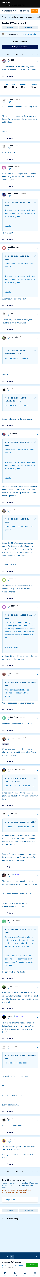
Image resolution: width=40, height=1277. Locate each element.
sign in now (15, 1185)
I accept (33, 1265)
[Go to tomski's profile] (4, 674)
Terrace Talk (31, 34)
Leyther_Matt (12, 717)
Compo (10, 100)
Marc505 (10, 60)
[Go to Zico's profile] (4, 875)
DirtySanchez (12, 769)
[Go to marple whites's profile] (4, 338)
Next (32, 54)
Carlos (9, 1016)
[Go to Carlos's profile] (4, 1017)
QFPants (10, 920)
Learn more (4, 4)
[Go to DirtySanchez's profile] (4, 770)
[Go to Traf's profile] (4, 390)
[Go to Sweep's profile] (4, 511)
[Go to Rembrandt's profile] (4, 580)
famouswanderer (12, 34)
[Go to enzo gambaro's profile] (4, 195)
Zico (9, 874)
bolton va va (12, 433)
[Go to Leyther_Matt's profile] (4, 718)
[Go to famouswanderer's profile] (3, 34)
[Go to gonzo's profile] (4, 987)
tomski (10, 673)
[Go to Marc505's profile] (4, 61)
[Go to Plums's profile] (4, 1141)
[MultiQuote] (3, 76)
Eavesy (10, 167)
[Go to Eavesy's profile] (4, 168)
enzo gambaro (13, 194)
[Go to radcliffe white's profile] (4, 248)
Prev (7, 54)
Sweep (9, 510)
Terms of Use (11, 1268)
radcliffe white (13, 247)
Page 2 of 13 (19, 54)
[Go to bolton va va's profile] (4, 434)
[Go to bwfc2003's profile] (4, 607)
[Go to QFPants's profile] (4, 921)
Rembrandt (11, 579)
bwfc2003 (11, 606)
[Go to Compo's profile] (4, 101)
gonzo (9, 986)
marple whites (12, 337)
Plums (9, 1140)
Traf (8, 389)
